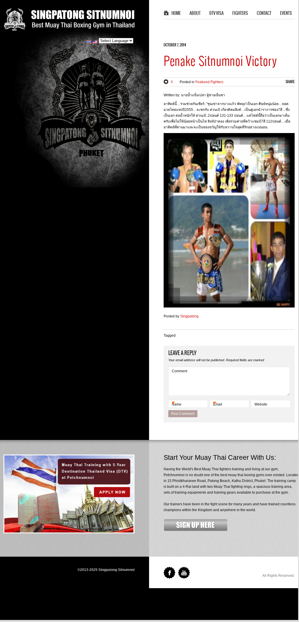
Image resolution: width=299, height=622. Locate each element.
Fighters (240, 13)
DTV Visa (216, 13)
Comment (179, 371)
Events (286, 13)
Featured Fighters (209, 82)
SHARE (290, 82)
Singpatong (189, 316)
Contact (264, 13)
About (195, 13)
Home (176, 13)
